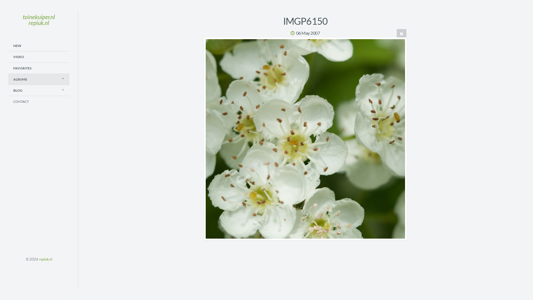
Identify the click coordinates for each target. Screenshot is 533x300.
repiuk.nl (45, 259)
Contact (21, 101)
